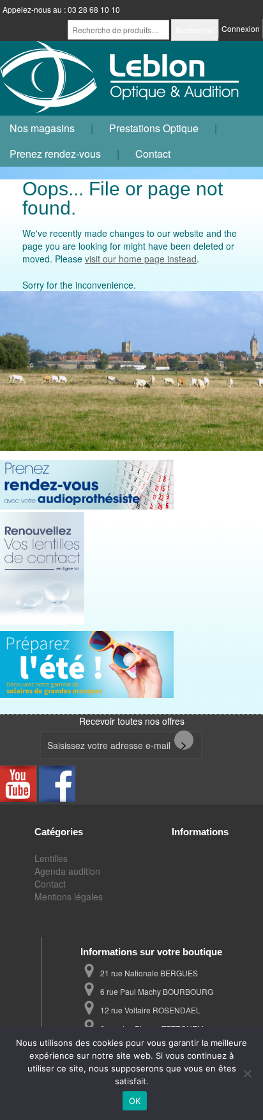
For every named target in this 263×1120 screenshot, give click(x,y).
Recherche (195, 29)
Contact (152, 153)
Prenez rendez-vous (55, 153)
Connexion (241, 28)
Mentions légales (68, 896)
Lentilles (51, 858)
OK (135, 1101)
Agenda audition (67, 871)
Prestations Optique (154, 128)
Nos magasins (42, 128)
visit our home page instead (141, 258)
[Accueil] (121, 78)
